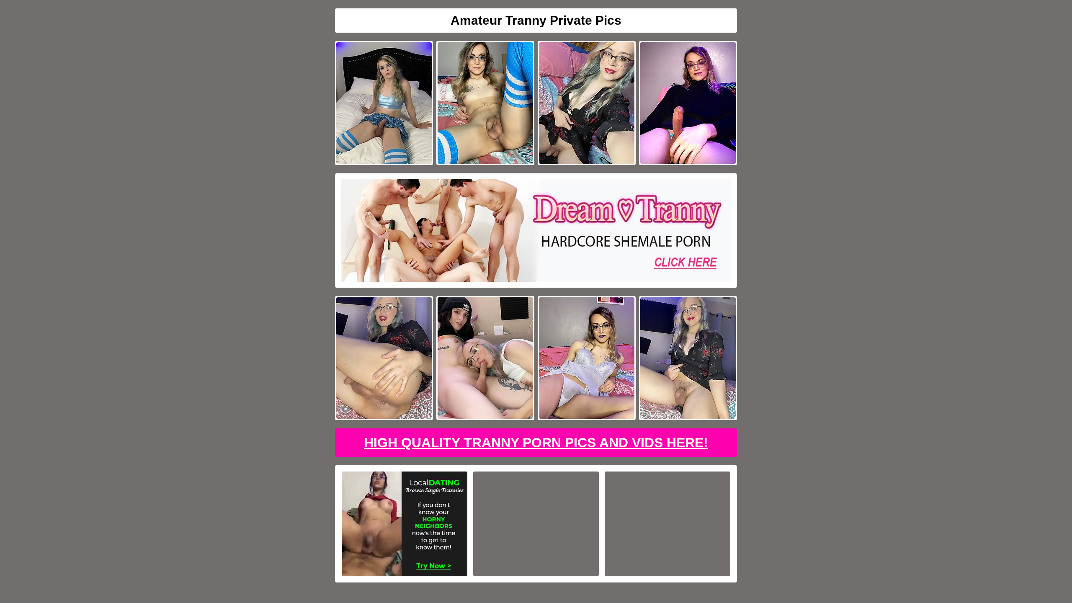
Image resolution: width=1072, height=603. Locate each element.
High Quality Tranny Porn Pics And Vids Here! (536, 442)
